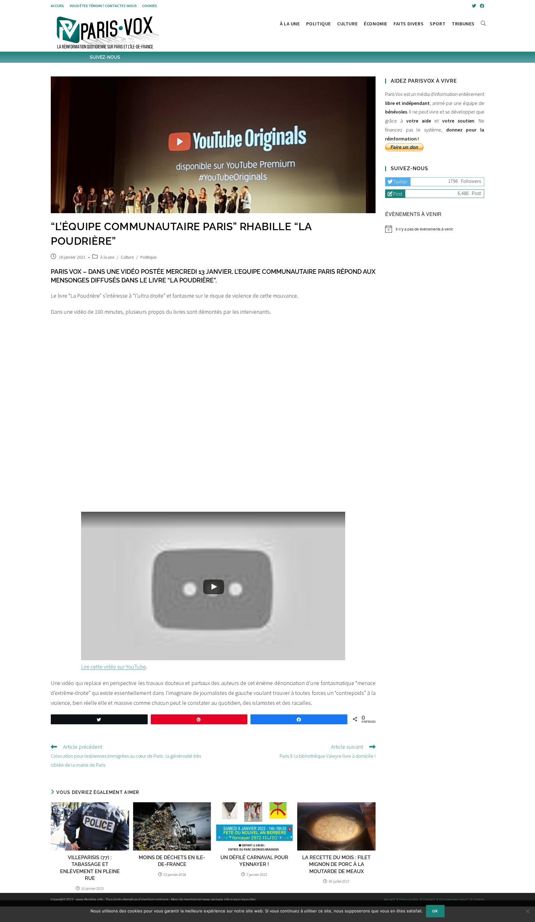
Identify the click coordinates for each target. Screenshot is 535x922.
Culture (127, 257)
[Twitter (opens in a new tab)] (474, 6)
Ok (435, 911)
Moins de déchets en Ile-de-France (172, 861)
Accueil (57, 5)
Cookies (149, 5)
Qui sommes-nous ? (453, 899)
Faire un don (408, 899)
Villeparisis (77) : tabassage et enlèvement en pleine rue (90, 868)
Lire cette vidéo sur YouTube (113, 666)
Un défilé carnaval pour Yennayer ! (254, 861)
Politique (148, 257)
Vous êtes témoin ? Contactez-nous (103, 5)
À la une (107, 257)
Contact (429, 899)
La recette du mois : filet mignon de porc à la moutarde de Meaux (336, 864)
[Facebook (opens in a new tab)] (481, 6)
